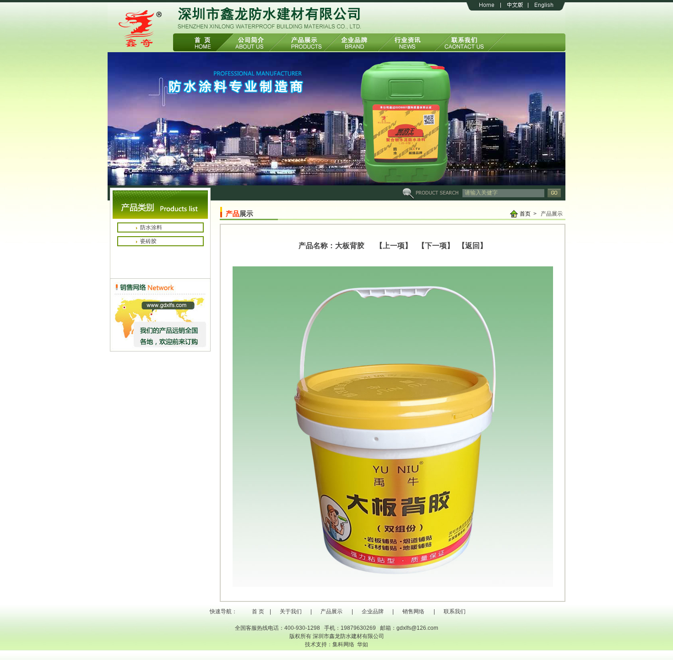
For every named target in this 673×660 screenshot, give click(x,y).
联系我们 (455, 611)
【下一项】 (436, 245)
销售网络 (413, 611)
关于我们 (291, 611)
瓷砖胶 (148, 241)
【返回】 (470, 245)
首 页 (258, 611)
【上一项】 (393, 245)
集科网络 (343, 644)
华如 (362, 644)
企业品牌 (373, 611)
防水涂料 (151, 227)
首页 (525, 214)
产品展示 (331, 611)
